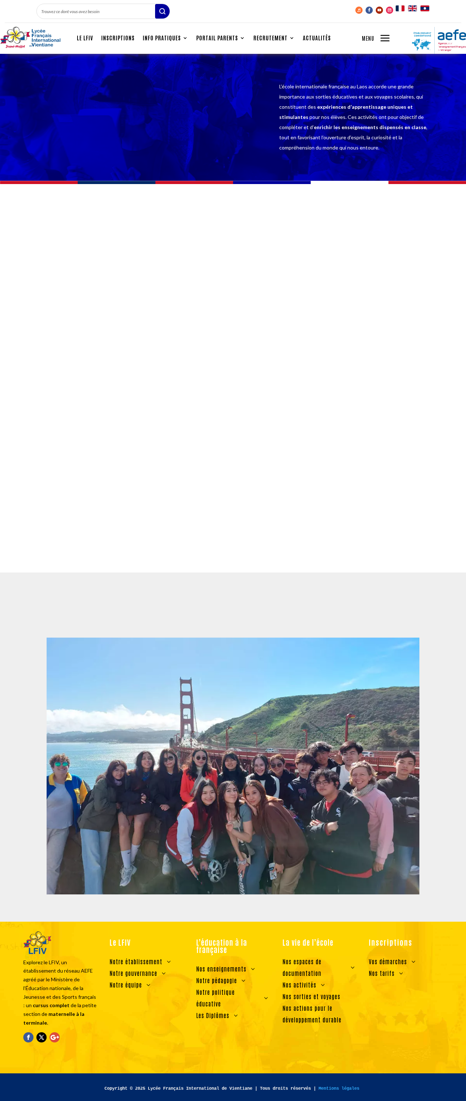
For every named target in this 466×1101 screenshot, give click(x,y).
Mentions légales (339, 1088)
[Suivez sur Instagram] (389, 10)
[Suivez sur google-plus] (55, 1037)
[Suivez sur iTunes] (359, 10)
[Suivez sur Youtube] (379, 10)
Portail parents (217, 37)
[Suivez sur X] (41, 1037)
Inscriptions (118, 37)
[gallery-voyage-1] (233, 892)
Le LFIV (85, 37)
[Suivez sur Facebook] (369, 10)
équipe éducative (82, 478)
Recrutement (270, 37)
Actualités (317, 37)
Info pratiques (162, 37)
